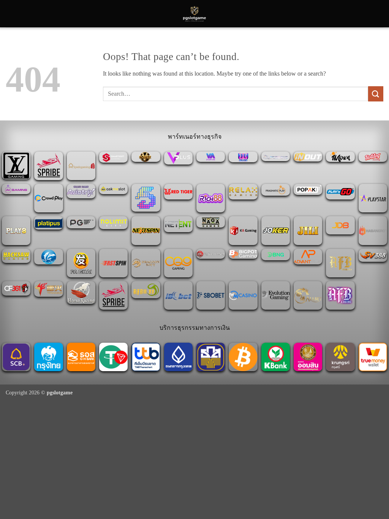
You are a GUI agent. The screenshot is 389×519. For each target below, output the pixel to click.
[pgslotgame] (194, 13)
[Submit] (375, 93)
